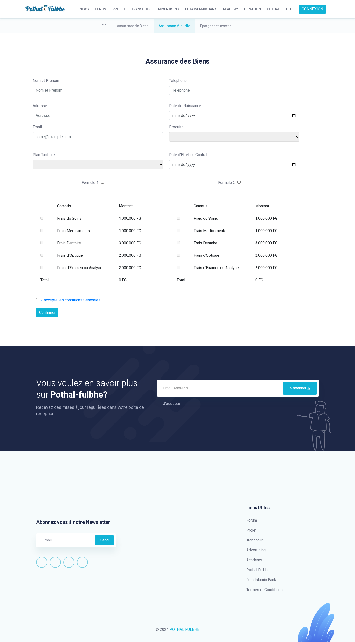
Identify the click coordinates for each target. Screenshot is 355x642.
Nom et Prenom (46, 80)
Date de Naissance (185, 105)
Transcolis (255, 540)
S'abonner (298, 388)
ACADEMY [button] (230, 9)
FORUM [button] (100, 9)
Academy (254, 560)
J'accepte (171, 403)
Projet (251, 530)
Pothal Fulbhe (258, 570)
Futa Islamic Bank (261, 579)
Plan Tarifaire (44, 155)
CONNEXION (312, 9)
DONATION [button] (252, 9)
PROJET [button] (119, 9)
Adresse (40, 105)
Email (37, 127)
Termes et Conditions (264, 589)
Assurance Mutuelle (174, 26)
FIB (104, 26)
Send (104, 540)
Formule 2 (226, 182)
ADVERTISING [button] (168, 9)
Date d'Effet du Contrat (188, 155)
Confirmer (47, 312)
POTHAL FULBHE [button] (280, 9)
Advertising (256, 550)
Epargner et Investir (215, 26)
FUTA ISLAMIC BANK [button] (201, 9)
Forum (251, 520)
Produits (176, 127)
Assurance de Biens (133, 26)
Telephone (178, 80)
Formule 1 (90, 182)
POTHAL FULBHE (184, 629)
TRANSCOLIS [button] (141, 9)
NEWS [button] (84, 9)
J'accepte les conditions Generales (70, 300)
